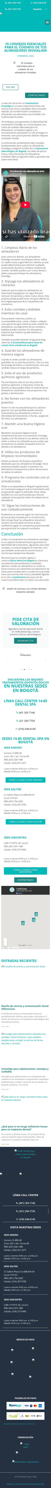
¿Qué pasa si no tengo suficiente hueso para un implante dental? (24, 1128)
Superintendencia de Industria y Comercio (19, 1424)
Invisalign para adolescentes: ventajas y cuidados (25, 1070)
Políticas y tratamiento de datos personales (25, 1484)
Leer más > (5, 1026)
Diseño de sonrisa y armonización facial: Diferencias (25, 1007)
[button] (47, 22)
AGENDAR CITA (25, 640)
